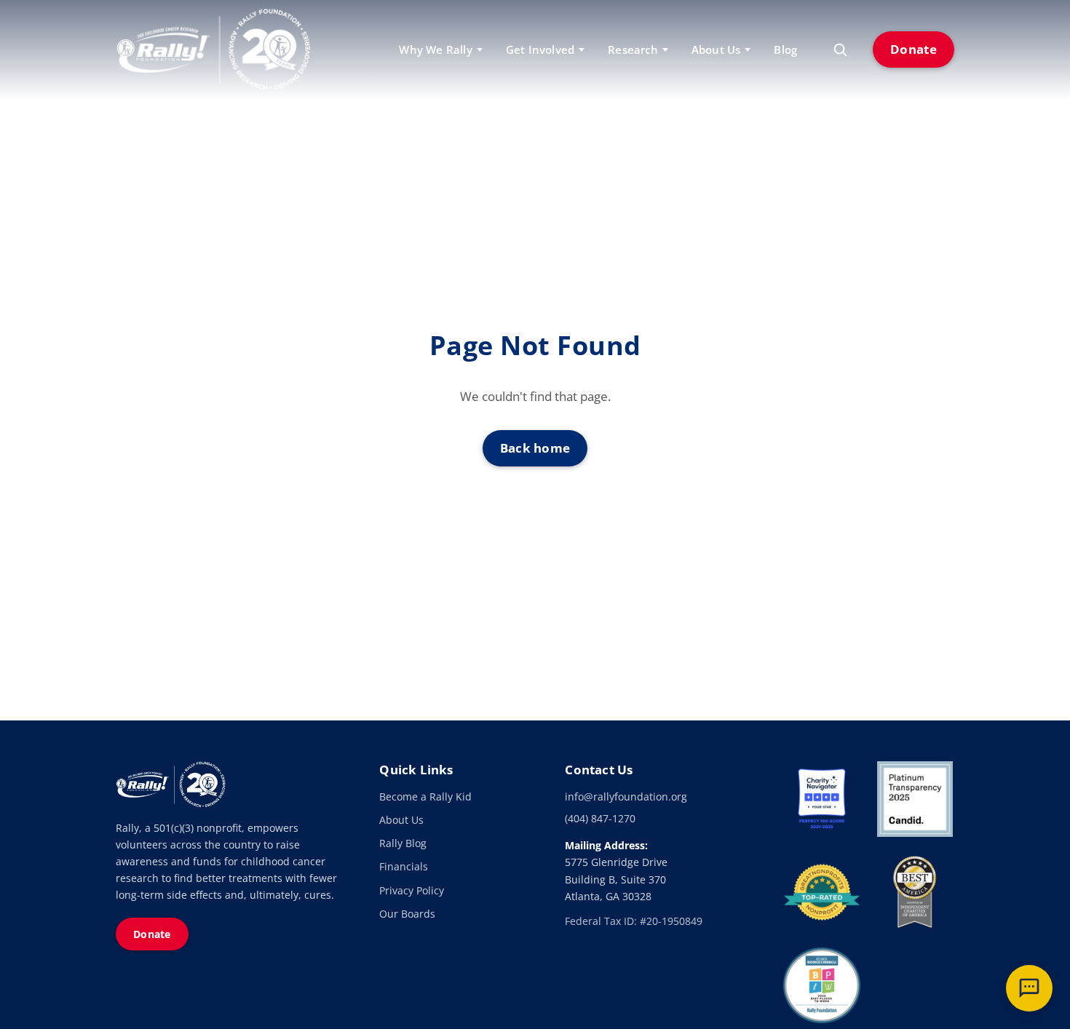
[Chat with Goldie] (1029, 988)
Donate (913, 49)
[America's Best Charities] (915, 892)
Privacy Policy (411, 890)
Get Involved (540, 49)
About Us (401, 820)
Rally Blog (403, 843)
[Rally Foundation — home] (213, 49)
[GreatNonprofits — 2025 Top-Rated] (822, 892)
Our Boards (407, 914)
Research (633, 49)
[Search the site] (840, 49)
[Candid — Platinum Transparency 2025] (915, 799)
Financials (403, 866)
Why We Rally (435, 49)
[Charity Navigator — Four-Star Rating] (822, 799)
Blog (785, 49)
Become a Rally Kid (425, 796)
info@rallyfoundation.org (626, 796)
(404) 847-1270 (600, 818)
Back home (535, 448)
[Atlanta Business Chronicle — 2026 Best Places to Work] (821, 985)
